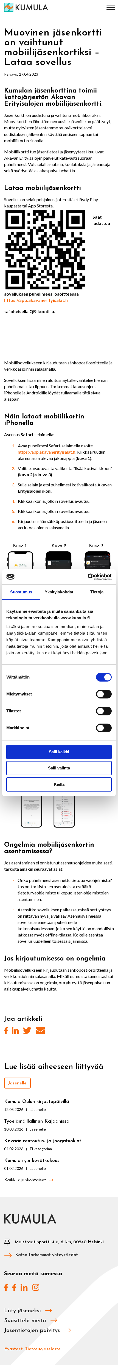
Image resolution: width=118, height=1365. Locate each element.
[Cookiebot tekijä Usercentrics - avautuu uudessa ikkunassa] (88, 577)
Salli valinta (59, 768)
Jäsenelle (17, 1083)
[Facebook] (6, 1031)
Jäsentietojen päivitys (32, 1330)
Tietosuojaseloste (43, 1349)
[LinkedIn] (15, 1031)
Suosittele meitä (26, 1321)
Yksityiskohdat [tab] (59, 592)
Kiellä (59, 784)
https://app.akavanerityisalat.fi (36, 300)
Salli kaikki (59, 752)
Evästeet (13, 1349)
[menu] (110, 8)
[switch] (104, 694)
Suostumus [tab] (21, 592)
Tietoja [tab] (96, 592)
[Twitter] (27, 1031)
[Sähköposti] (40, 1031)
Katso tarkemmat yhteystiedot (46, 1255)
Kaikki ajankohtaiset (25, 1180)
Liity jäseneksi (23, 1311)
